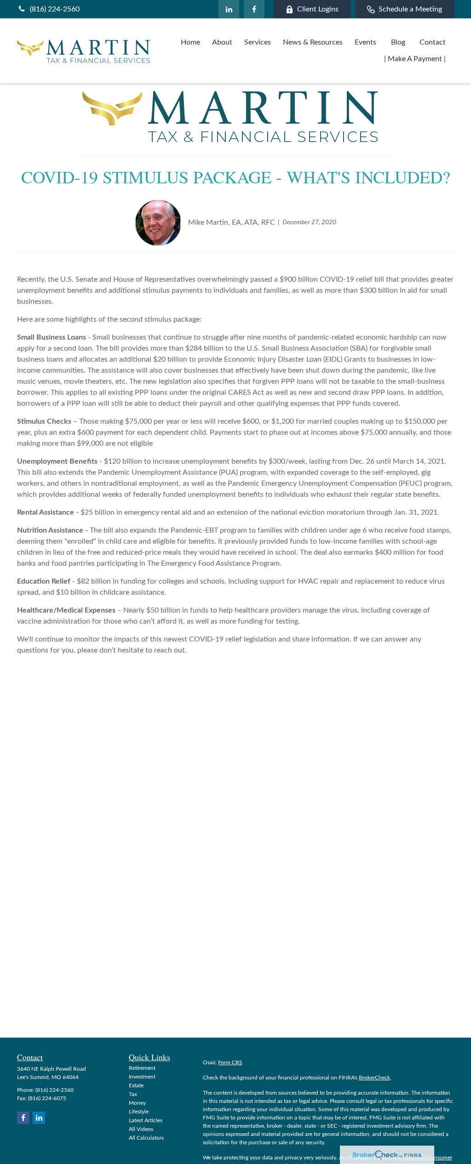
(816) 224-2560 (55, 9)
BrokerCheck (374, 1077)
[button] (190, 42)
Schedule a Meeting (410, 9)
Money (137, 1103)
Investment (142, 1076)
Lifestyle (139, 1111)
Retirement (142, 1068)
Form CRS (230, 1062)
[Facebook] (254, 9)
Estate (136, 1085)
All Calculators (146, 1138)
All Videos (141, 1129)
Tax (133, 1094)
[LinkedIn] (228, 9)
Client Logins (318, 9)
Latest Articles (145, 1120)
